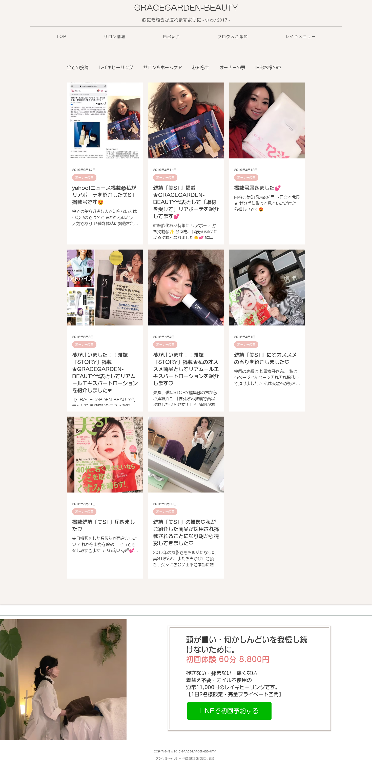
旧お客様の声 (268, 67)
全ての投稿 (78, 67)
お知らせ (200, 67)
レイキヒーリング (116, 67)
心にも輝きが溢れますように (172, 19)
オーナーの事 (232, 67)
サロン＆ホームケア (162, 67)
